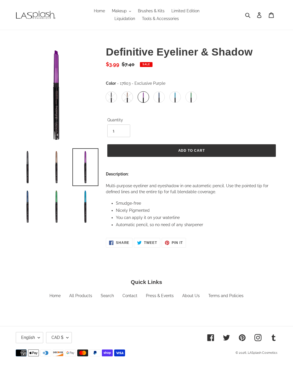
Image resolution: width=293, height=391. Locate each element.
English (28, 337)
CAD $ (58, 337)
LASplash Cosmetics (262, 353)
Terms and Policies (225, 295)
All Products (80, 295)
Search (107, 295)
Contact (129, 295)
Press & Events (160, 295)
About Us (191, 295)
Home (55, 295)
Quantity (115, 120)
